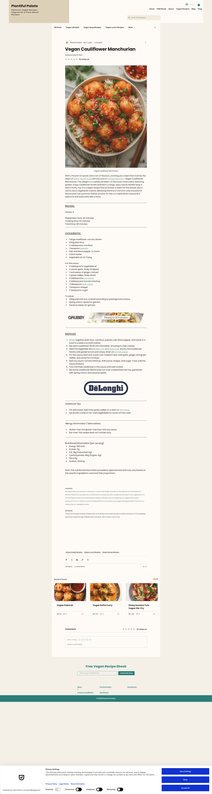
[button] (155, 761)
